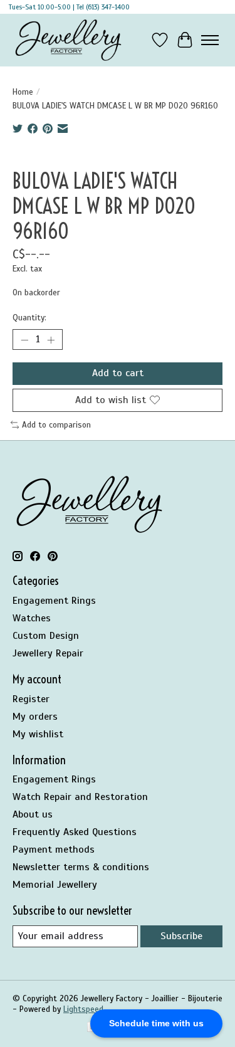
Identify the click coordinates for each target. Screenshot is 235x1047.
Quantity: (29, 317)
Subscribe (181, 936)
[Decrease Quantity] (24, 340)
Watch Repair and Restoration (80, 797)
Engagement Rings (54, 600)
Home (23, 92)
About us (33, 814)
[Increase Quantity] (51, 340)
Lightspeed (83, 1009)
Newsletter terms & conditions (81, 867)
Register (31, 699)
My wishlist (38, 734)
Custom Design (46, 635)
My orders (35, 716)
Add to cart (118, 373)
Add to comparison (56, 424)
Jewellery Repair (48, 653)
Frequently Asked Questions (75, 832)
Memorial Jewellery (55, 884)
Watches (32, 618)
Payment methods (54, 849)
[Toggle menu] (209, 40)
